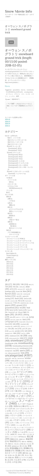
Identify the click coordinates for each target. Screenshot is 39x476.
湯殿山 (11, 205)
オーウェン (9, 94)
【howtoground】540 (14, 157)
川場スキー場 (13, 220)
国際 (24, 441)
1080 (22, 287)
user (8, 99)
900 (15, 287)
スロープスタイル (23, 409)
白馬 (28, 451)
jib (18, 314)
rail (28, 331)
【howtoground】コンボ (15, 161)
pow (11, 331)
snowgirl (8, 351)
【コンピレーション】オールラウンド (17, 241)
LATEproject (11, 322)
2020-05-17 (15, 99)
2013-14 (8, 264)
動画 (14, 439)
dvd (7, 301)
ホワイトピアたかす (15, 209)
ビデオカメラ (12, 186)
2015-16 (8, 268)
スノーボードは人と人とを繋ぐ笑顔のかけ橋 (19, 405)
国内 (7, 197)
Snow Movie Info (18, 11)
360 (16, 284)
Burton (10, 293)
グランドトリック (19, 382)
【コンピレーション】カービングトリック (19, 243)
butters (10, 296)
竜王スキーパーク (14, 228)
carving (9, 298)
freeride (28, 301)
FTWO (16, 303)
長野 (9, 222)
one (18, 328)
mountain (24, 324)
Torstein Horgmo (11, 255)
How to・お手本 (10, 136)
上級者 (13, 434)
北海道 (22, 439)
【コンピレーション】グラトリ (15, 247)
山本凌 (22, 444)
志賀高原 (11, 224)
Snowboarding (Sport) (12, 348)
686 (31, 284)
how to (23, 90)
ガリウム (11, 377)
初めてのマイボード (14, 144)
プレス (19, 425)
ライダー (7, 251)
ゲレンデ (7, 194)
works (14, 361)
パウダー (19, 420)
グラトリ (17, 94)
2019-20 (7, 119)
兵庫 (9, 199)
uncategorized (28, 92)
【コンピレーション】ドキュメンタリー (18, 249)
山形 (9, 203)
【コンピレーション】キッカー (15, 245)
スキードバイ (13, 234)
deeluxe (27, 298)
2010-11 (8, 262)
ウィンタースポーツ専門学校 (19, 366)
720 (8, 286)
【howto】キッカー (12, 146)
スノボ (28, 94)
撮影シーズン (9, 260)
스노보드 (20, 459)
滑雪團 (28, 448)
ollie (11, 329)
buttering (26, 294)
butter (19, 294)
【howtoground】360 (14, 155)
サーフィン (27, 386)
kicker (19, 319)
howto (23, 310)
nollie (16, 326)
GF (31, 303)
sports (25, 350)
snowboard (30, 90)
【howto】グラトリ (12, 152)
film (21, 301)
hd (23, 307)
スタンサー (11, 184)
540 (24, 284)
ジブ (9, 388)
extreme (13, 301)
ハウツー (16, 415)
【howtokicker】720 (14, 150)
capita (25, 296)
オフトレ (25, 367)
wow (21, 361)
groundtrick (16, 90)
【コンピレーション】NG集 (14, 239)
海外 (7, 230)
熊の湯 (12, 226)
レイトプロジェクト (19, 429)
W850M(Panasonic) (14, 188)
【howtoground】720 (14, 159)
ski (23, 335)
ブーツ (8, 190)
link (16, 324)
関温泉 (11, 215)
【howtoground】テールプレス (17, 163)
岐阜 (9, 207)
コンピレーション (10, 236)
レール (22, 432)
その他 (8, 178)
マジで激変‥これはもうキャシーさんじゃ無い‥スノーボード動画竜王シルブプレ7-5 (19, 106)
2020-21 (7, 126)
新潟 (9, 213)
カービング (24, 372)
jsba (12, 317)
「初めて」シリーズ (12, 138)
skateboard (15, 336)
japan (9, 314)
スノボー (24, 395)
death (19, 298)
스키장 (17, 462)
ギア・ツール (9, 176)
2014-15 (8, 266)
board (19, 291)
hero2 (14, 310)
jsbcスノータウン (22, 317)
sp (16, 350)
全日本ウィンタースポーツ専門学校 (19, 436)
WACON (20, 358)
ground (21, 305)
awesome (21, 289)
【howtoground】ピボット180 (17, 165)
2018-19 (7, 121)
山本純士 (9, 257)
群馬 (9, 218)
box (27, 291)
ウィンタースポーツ (21, 365)
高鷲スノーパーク (14, 211)
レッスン (12, 96)
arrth (13, 289)
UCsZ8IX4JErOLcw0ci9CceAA (14, 92)
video (14, 358)
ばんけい (28, 361)
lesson (22, 322)
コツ (22, 94)
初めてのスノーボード (14, 142)
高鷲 (11, 457)
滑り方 (23, 446)
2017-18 (8, 272)
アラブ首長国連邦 (13, 232)
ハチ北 (11, 201)
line (8, 324)
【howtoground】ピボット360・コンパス (20, 167)
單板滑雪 (15, 441)
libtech (29, 322)
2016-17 (8, 270)
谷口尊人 (11, 455)
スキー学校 (26, 391)
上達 (19, 434)
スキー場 (16, 391)
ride (16, 333)
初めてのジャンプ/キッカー (16, 140)
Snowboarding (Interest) (22, 346)
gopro (10, 305)
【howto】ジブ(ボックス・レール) (16, 171)
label (26, 319)
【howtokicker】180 (14, 148)
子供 (16, 444)
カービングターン (14, 374)
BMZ (10, 182)
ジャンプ (21, 388)
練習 (17, 96)
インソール (11, 180)
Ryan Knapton (10, 253)
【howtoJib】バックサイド (16, 173)
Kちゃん (7, 86)
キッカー (22, 376)
